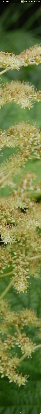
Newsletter (35, 1)
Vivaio (19, 1)
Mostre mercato (26, 1)
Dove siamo (38, 1)
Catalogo (22, 1)
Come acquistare (31, 1)
